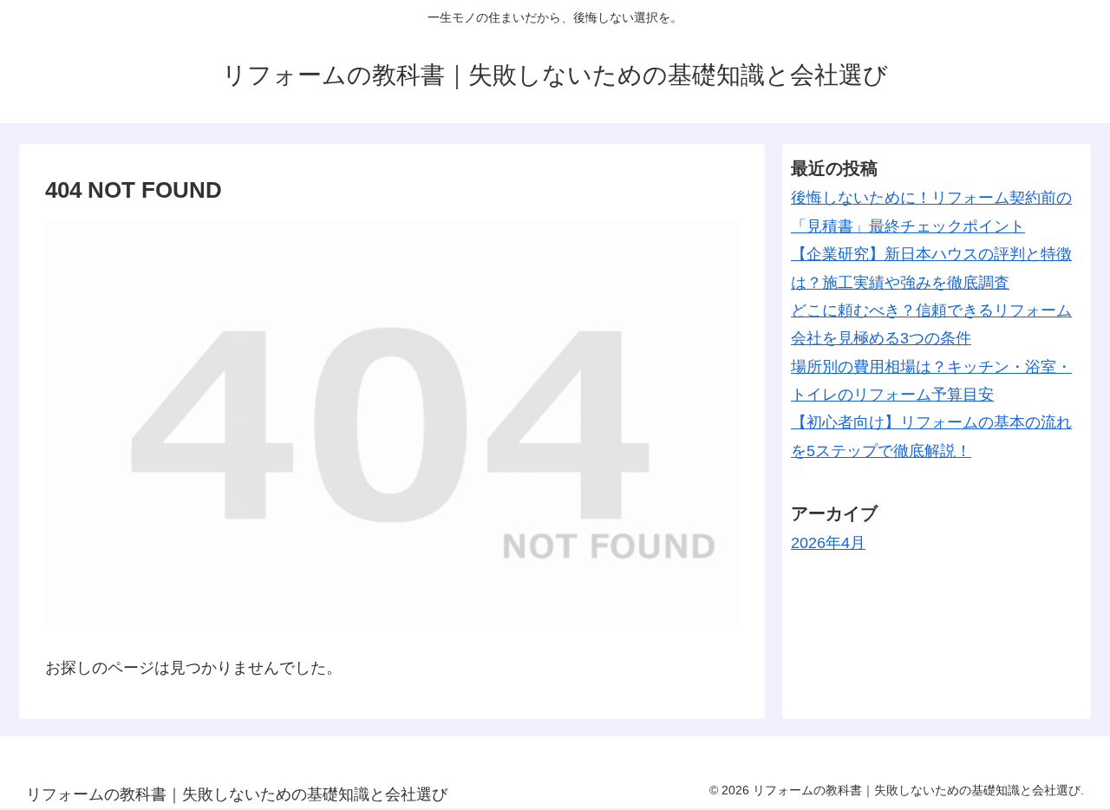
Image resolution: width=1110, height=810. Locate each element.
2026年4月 (828, 543)
